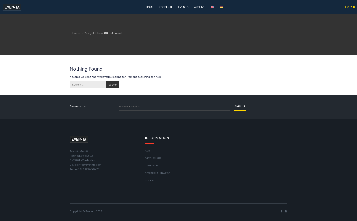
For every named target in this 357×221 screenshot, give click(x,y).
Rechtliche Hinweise (157, 173)
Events (183, 7)
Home (149, 7)
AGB (147, 150)
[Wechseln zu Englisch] (212, 7)
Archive (199, 7)
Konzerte (166, 7)
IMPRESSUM (151, 165)
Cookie (149, 180)
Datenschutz (153, 158)
